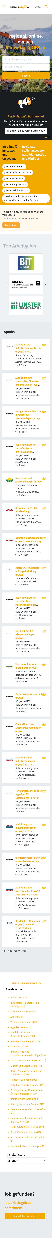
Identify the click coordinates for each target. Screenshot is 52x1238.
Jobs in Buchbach (13, 166)
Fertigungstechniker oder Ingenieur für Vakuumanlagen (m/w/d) (28, 415)
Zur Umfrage (11, 225)
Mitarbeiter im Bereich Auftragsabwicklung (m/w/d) (27, 571)
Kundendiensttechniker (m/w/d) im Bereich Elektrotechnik (27, 924)
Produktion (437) (18, 997)
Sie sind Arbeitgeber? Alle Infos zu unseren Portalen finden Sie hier (22, 198)
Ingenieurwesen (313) (21, 1027)
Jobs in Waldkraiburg (15, 190)
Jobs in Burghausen (14, 184)
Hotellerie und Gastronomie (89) (27, 1085)
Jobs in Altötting (12, 178)
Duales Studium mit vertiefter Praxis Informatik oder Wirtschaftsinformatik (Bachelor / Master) (26, 451)
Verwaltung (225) (19, 1046)
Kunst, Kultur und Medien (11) (25, 1132)
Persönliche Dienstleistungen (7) (27, 1146)
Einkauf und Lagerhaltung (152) (26, 1065)
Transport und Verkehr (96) (24, 1079)
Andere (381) (16, 1016)
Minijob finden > (26, 134)
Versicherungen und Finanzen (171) (28, 1060)
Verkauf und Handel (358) (23, 1022)
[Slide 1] (46, 137)
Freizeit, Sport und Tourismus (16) (27, 1127)
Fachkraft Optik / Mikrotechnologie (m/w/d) (24, 634)
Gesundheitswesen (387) (22, 1011)
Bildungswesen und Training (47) (27, 1104)
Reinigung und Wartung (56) (24, 1099)
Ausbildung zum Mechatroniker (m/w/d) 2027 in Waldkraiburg (27, 891)
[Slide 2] (48, 137)
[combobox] (26, 59)
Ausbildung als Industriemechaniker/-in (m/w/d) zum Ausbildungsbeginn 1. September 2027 (28, 351)
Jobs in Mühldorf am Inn (16, 172)
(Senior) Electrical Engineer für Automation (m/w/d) (28, 728)
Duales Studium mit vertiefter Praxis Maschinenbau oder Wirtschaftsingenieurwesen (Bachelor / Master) (28, 604)
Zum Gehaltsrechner (24, 1216)
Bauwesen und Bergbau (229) (25, 1041)
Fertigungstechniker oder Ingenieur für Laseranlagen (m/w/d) (28, 794)
